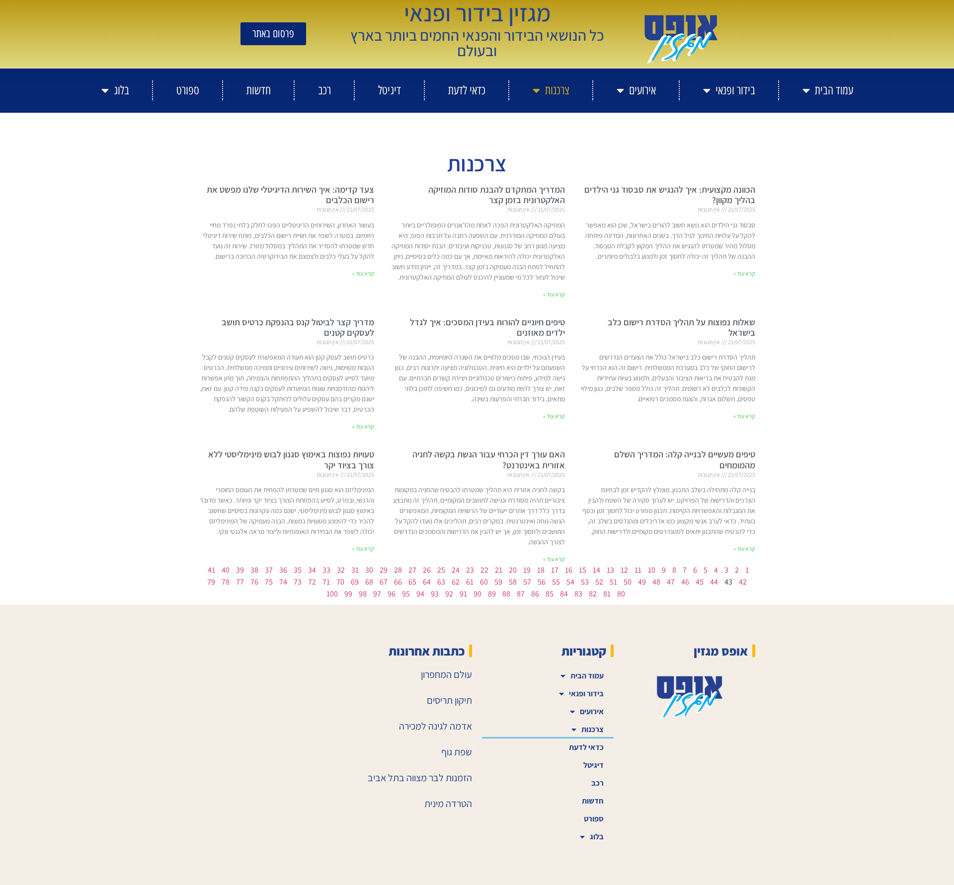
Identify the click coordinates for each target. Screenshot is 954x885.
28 (398, 570)
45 (700, 582)
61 (470, 582)
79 (211, 582)
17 (554, 570)
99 (348, 594)
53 (585, 582)
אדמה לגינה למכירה (435, 726)
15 (582, 570)
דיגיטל (389, 90)
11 (638, 570)
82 (593, 594)
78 (226, 582)
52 (599, 582)
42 (743, 582)
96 (392, 594)
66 (398, 582)
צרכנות (557, 90)
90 (477, 594)
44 (714, 582)
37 (269, 570)
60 (484, 582)
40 (226, 570)
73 (298, 582)
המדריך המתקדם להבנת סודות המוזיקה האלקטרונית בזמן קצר (496, 195)
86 (535, 594)
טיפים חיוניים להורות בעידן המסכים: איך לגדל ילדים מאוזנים (487, 327)
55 (556, 582)
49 (642, 582)
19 (527, 570)
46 (685, 582)
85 (550, 594)
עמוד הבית (834, 90)
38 (254, 570)
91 (463, 594)
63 (441, 582)
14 (596, 570)
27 (412, 570)
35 (298, 570)
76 (254, 582)
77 (240, 582)
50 (628, 582)
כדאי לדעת (466, 90)
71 (326, 582)
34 (312, 570)
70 (340, 582)
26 (427, 570)
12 (624, 570)
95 (406, 594)
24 (456, 570)
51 (613, 582)
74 (283, 582)
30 (369, 570)
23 (470, 570)
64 (427, 582)
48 (656, 582)
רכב (324, 90)
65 (412, 582)
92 (449, 594)
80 (621, 594)
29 (384, 570)
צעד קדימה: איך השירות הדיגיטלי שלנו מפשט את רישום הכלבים (290, 195)
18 (541, 570)
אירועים (642, 90)
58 (513, 582)
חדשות (258, 90)
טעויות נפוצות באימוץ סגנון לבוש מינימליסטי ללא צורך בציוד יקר (291, 459)
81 (607, 594)
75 (269, 582)
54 (570, 582)
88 (506, 594)
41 (211, 570)
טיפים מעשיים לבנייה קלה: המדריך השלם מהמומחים (684, 459)
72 (312, 582)
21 (498, 570)
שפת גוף (456, 751)
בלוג (121, 90)
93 (435, 594)
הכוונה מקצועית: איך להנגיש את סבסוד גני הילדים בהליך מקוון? (669, 195)
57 (527, 582)
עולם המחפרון (446, 674)
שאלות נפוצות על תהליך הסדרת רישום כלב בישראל (681, 327)
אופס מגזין (721, 651)
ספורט (187, 90)
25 (441, 570)
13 (610, 570)
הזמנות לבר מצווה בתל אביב (420, 777)
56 (542, 582)
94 (420, 594)
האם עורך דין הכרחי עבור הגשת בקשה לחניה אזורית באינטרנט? (488, 459)
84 (564, 594)
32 (341, 570)
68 (369, 582)
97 (377, 594)
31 (355, 570)
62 (456, 582)
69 (355, 582)
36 (283, 570)
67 (384, 582)
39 (240, 570)
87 (521, 594)
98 (363, 594)
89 (492, 594)
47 (671, 582)
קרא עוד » (744, 273)
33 (326, 570)
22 (484, 570)
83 (578, 594)
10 (651, 570)
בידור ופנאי (735, 90)
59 (498, 582)
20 (513, 570)
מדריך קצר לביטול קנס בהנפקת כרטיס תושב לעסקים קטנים (298, 327)
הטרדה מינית (448, 803)
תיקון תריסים (449, 700)
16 (568, 570)
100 (332, 594)
